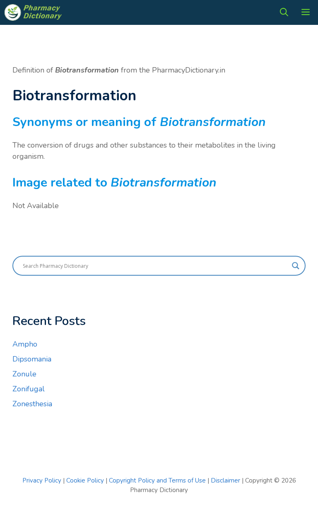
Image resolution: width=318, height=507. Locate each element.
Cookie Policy (86, 480)
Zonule (24, 374)
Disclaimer (225, 480)
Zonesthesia (32, 404)
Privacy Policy (41, 480)
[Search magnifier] (295, 266)
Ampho (24, 344)
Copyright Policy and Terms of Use (158, 480)
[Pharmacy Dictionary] (34, 12)
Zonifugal (28, 389)
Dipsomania (31, 359)
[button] (284, 12)
